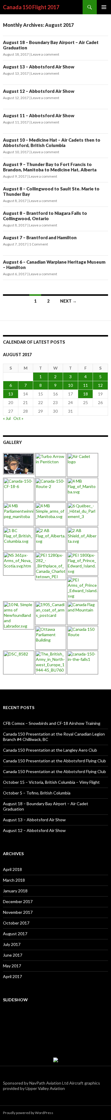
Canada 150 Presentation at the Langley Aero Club (50, 750)
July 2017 (11, 944)
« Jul (7, 418)
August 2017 (15, 933)
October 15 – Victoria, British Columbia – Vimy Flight (51, 782)
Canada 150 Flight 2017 (31, 7)
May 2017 (12, 965)
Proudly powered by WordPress (28, 1112)
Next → (68, 301)
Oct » (18, 418)
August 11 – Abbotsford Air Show (38, 115)
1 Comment (38, 244)
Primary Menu (104, 7)
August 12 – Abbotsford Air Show (38, 91)
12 (100, 385)
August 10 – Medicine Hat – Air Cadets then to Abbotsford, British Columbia (51, 142)
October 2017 (16, 922)
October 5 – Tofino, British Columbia (36, 792)
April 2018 (12, 869)
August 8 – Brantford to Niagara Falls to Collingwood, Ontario (45, 215)
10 (70, 385)
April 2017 (12, 976)
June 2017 (12, 955)
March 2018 (14, 880)
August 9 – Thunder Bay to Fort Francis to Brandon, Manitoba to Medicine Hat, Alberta (49, 167)
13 (10, 393)
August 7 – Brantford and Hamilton (40, 237)
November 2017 (18, 912)
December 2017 (18, 901)
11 (85, 385)
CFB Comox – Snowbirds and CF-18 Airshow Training (51, 723)
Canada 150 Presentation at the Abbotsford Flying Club (54, 760)
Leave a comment (45, 54)
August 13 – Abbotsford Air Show (38, 66)
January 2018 (15, 890)
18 (85, 393)
